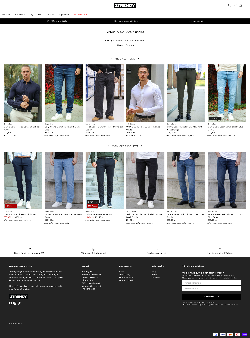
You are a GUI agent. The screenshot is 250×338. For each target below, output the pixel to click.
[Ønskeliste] (235, 5)
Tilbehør (50, 14)
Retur (121, 271)
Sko (40, 14)
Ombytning (124, 274)
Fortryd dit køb (126, 280)
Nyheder (6, 14)
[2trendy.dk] (125, 5)
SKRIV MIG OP (211, 296)
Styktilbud (64, 14)
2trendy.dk (18, 323)
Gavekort (156, 277)
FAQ (154, 271)
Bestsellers (20, 14)
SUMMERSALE (80, 14)
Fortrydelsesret (126, 277)
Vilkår (154, 274)
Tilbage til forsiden (125, 45)
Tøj (31, 14)
